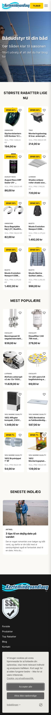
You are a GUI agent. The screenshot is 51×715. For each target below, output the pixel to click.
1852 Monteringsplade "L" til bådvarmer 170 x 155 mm (37, 462)
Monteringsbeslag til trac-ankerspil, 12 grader (37, 136)
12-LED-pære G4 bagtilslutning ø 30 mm (37, 379)
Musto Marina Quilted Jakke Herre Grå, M (35, 275)
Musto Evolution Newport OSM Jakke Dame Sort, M (37, 230)
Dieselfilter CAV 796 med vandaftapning (36, 338)
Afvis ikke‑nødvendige (25, 696)
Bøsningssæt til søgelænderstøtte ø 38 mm (13, 338)
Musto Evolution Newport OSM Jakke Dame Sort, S (13, 277)
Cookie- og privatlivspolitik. (20, 678)
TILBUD (36, 6)
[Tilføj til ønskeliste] (20, 110)
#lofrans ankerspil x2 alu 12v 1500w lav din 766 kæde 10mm (13, 381)
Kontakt (6, 646)
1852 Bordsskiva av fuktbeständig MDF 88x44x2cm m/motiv (37, 421)
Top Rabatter (9, 636)
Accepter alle (25, 687)
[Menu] (46, 5)
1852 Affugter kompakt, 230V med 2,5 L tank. (12, 420)
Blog (4, 641)
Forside (6, 626)
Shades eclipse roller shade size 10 (37, 182)
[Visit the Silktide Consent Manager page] (40, 704)
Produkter (7, 631)
